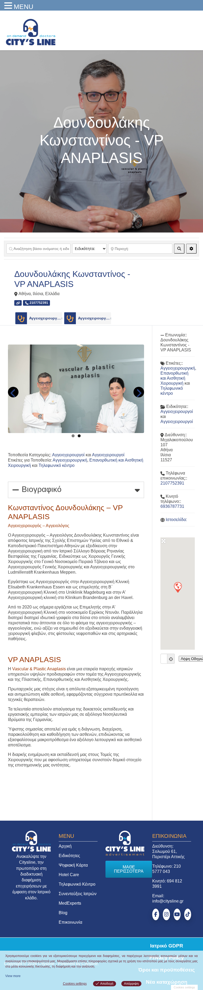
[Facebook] (155, 914)
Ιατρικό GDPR (166, 946)
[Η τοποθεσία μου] (171, 659)
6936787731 (172, 506)
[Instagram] (166, 914)
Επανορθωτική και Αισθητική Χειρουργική (174, 378)
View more (13, 976)
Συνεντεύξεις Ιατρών (77, 893)
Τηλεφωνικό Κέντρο (77, 884)
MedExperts (70, 903)
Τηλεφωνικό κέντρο (57, 465)
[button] (177, 587)
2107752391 (172, 483)
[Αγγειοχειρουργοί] (21, 318)
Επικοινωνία (70, 922)
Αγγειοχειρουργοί (45, 318)
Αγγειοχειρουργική (70, 460)
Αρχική (65, 846)
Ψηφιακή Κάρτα (73, 865)
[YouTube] (177, 914)
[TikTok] (187, 914)
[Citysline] (30, 32)
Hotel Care (69, 874)
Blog (63, 912)
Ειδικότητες (69, 855)
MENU (23, 6)
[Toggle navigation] (191, 31)
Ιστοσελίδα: (176, 519)
